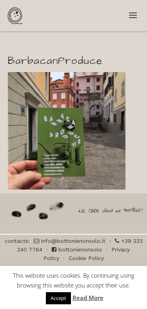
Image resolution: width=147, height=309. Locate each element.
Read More (88, 298)
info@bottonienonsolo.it (72, 241)
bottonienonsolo (79, 249)
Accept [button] (58, 298)
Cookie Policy (86, 258)
